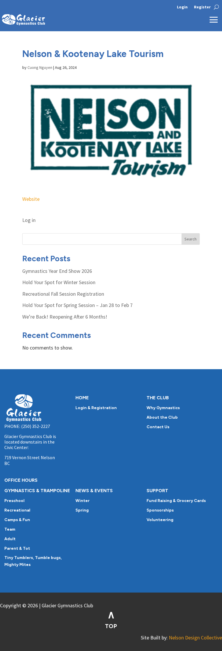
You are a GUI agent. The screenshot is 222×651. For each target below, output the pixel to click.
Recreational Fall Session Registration (63, 293)
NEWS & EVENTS (94, 490)
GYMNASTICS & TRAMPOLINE (37, 490)
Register (202, 7)
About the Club (162, 417)
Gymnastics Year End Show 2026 (57, 271)
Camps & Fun (17, 519)
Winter (82, 500)
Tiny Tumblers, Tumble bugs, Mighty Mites (33, 561)
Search (190, 239)
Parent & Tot (17, 548)
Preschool (14, 500)
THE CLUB (158, 397)
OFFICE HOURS (21, 480)
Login (182, 7)
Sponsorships (160, 510)
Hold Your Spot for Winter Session (58, 282)
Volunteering (160, 519)
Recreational (17, 510)
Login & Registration (96, 407)
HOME (82, 397)
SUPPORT (157, 490)
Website (31, 199)
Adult (10, 538)
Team (9, 529)
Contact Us (158, 426)
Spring (82, 510)
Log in (29, 220)
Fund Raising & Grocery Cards (176, 500)
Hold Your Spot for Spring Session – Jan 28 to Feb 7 (77, 305)
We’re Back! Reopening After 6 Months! (64, 316)
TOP (111, 626)
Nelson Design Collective (195, 637)
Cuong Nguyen (39, 67)
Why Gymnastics (163, 407)
